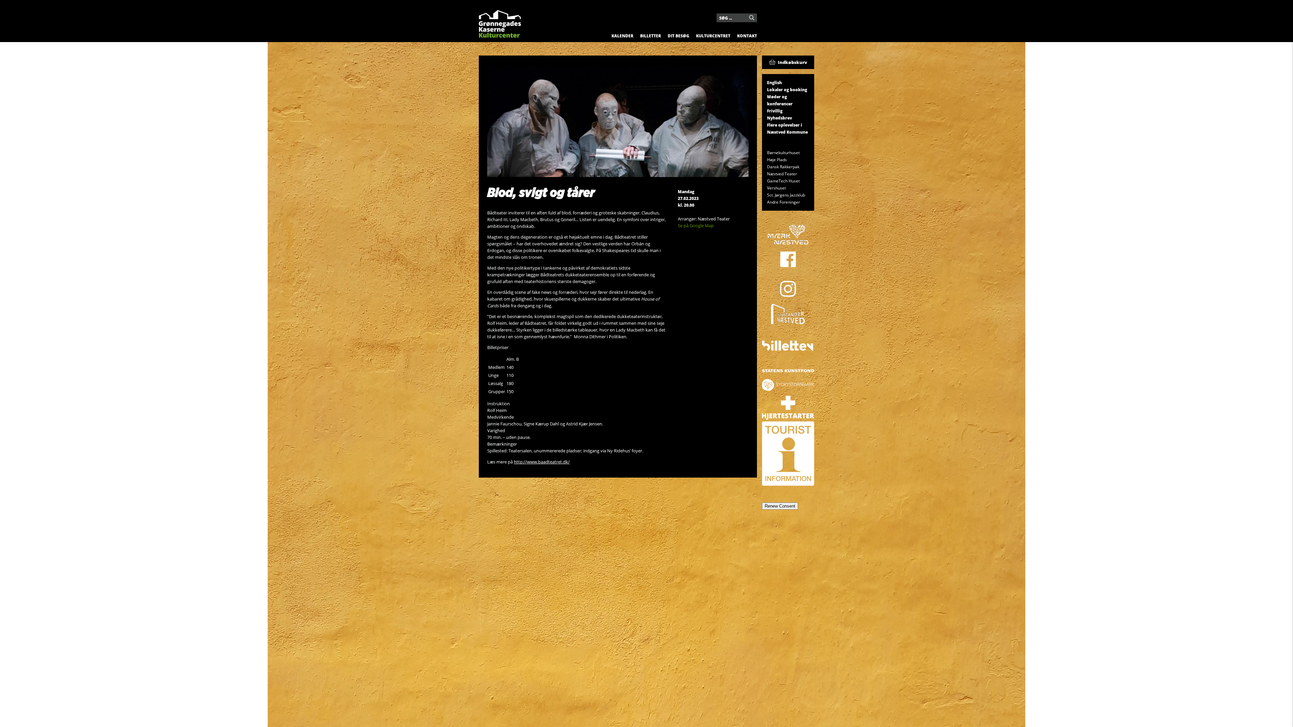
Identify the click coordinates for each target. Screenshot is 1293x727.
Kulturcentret (713, 36)
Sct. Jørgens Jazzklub (786, 195)
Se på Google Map (696, 225)
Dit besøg (678, 36)
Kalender (622, 36)
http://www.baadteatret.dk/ (542, 462)
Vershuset (776, 188)
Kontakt (747, 36)
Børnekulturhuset (783, 152)
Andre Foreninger (783, 202)
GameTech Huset (783, 181)
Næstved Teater (782, 174)
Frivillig (775, 111)
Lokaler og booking (787, 90)
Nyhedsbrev (779, 118)
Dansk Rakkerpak (783, 167)
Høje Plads (777, 160)
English (774, 82)
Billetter (650, 36)
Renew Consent (780, 506)
